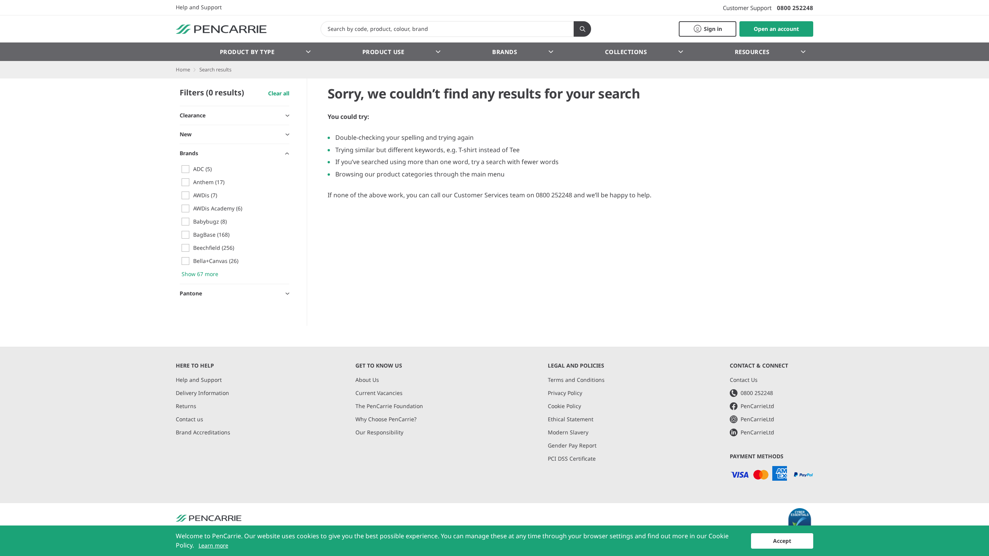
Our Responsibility (379, 432)
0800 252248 (795, 8)
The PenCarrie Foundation (389, 406)
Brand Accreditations (203, 432)
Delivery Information (202, 393)
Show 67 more (200, 274)
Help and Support (199, 7)
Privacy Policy (565, 393)
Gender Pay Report (572, 445)
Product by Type (247, 52)
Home (183, 69)
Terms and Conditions (576, 379)
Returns (186, 406)
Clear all (278, 93)
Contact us (189, 419)
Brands (504, 52)
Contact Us (744, 379)
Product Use (383, 52)
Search (582, 29)
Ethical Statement (570, 419)
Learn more (213, 545)
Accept (782, 540)
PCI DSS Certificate (572, 458)
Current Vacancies (379, 393)
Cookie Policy (564, 406)
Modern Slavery (568, 432)
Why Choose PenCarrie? (385, 419)
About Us (367, 379)
